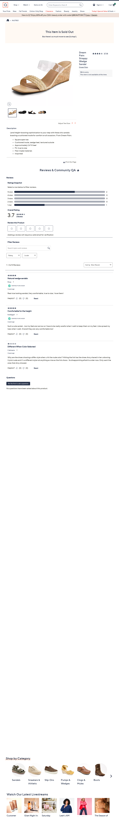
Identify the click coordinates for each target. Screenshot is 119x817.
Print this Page (71, 162)
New (14, 11)
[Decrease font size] (75, 123)
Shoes (82, 11)
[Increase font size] (72, 123)
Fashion (58, 11)
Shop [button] (15, 5)
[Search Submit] (81, 5)
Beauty (66, 11)
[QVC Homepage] (8, 20)
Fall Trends (23, 11)
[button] (94, 5)
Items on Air (38, 5)
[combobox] (62, 5)
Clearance (49, 11)
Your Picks (6, 11)
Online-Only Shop (36, 11)
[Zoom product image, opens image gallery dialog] (9, 104)
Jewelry (75, 11)
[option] (59, 15)
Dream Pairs (83, 67)
